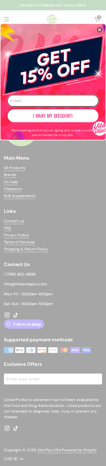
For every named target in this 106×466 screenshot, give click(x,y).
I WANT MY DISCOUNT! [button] (53, 115)
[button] (99, 29)
